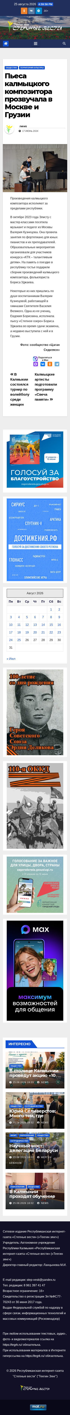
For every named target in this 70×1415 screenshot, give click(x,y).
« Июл (11, 658)
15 (51, 624)
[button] (64, 43)
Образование (27, 1135)
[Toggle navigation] (36, 43)
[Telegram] (57, 364)
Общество (11, 68)
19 (27, 632)
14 (43, 624)
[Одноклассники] (50, 364)
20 (35, 632)
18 (19, 632)
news (23, 126)
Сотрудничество (34, 1106)
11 (19, 624)
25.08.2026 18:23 (23, 1157)
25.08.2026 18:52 (23, 1122)
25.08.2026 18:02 (23, 1203)
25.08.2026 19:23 (23, 1082)
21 (43, 632)
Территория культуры (32, 68)
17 (11, 632)
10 (11, 624)
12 (27, 624)
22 (51, 632)
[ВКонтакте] (43, 364)
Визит (13, 1135)
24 (11, 640)
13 (35, 624)
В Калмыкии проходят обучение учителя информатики (32, 1198)
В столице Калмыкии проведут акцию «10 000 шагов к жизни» (33, 1075)
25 (19, 640)
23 (59, 632)
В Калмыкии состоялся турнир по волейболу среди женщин (19, 389)
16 (59, 624)
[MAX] (35, 364)
